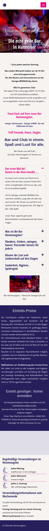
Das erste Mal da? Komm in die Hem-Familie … (21, 170)
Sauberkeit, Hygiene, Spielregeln (17, 267)
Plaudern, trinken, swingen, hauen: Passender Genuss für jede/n (22, 245)
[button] (24, 170)
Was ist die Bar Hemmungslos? (13, 233)
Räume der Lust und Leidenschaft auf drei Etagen (21, 257)
